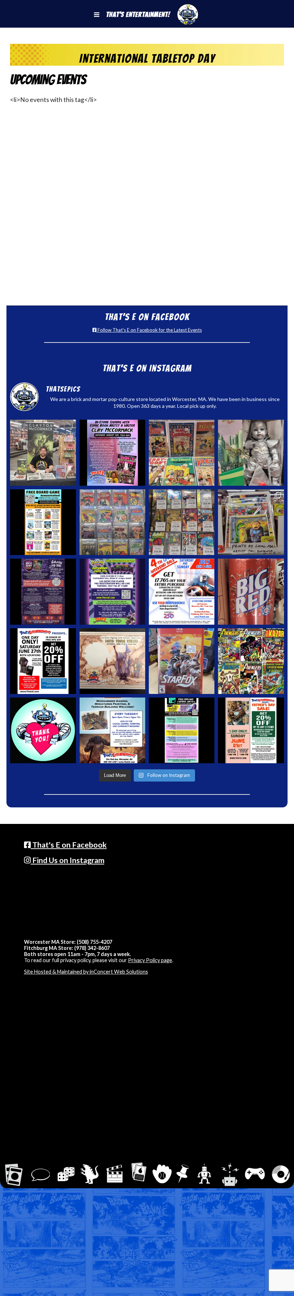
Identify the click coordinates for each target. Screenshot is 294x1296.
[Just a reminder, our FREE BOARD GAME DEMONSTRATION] (43, 522)
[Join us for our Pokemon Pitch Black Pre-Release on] (112, 591)
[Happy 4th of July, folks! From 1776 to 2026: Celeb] (181, 591)
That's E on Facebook (69, 844)
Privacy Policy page (150, 960)
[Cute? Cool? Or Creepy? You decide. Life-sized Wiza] (251, 452)
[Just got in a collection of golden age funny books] (181, 452)
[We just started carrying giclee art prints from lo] (251, 522)
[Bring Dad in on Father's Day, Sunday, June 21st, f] (251, 730)
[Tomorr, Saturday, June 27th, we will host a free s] (251, 661)
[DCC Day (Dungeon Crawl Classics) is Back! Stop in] (43, 591)
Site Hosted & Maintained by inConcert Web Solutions (86, 972)
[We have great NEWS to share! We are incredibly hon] (43, 730)
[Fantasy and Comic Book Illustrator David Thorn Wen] (112, 661)
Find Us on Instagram (67, 860)
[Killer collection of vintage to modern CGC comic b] (112, 522)
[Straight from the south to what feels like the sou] (251, 591)
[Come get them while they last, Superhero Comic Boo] (181, 522)
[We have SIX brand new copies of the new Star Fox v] (181, 661)
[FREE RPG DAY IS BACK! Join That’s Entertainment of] (181, 730)
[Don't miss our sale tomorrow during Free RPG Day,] (43, 661)
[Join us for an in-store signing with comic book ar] (112, 452)
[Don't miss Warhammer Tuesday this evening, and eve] (112, 730)
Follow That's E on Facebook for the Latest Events (149, 330)
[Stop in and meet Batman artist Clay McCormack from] (43, 452)
